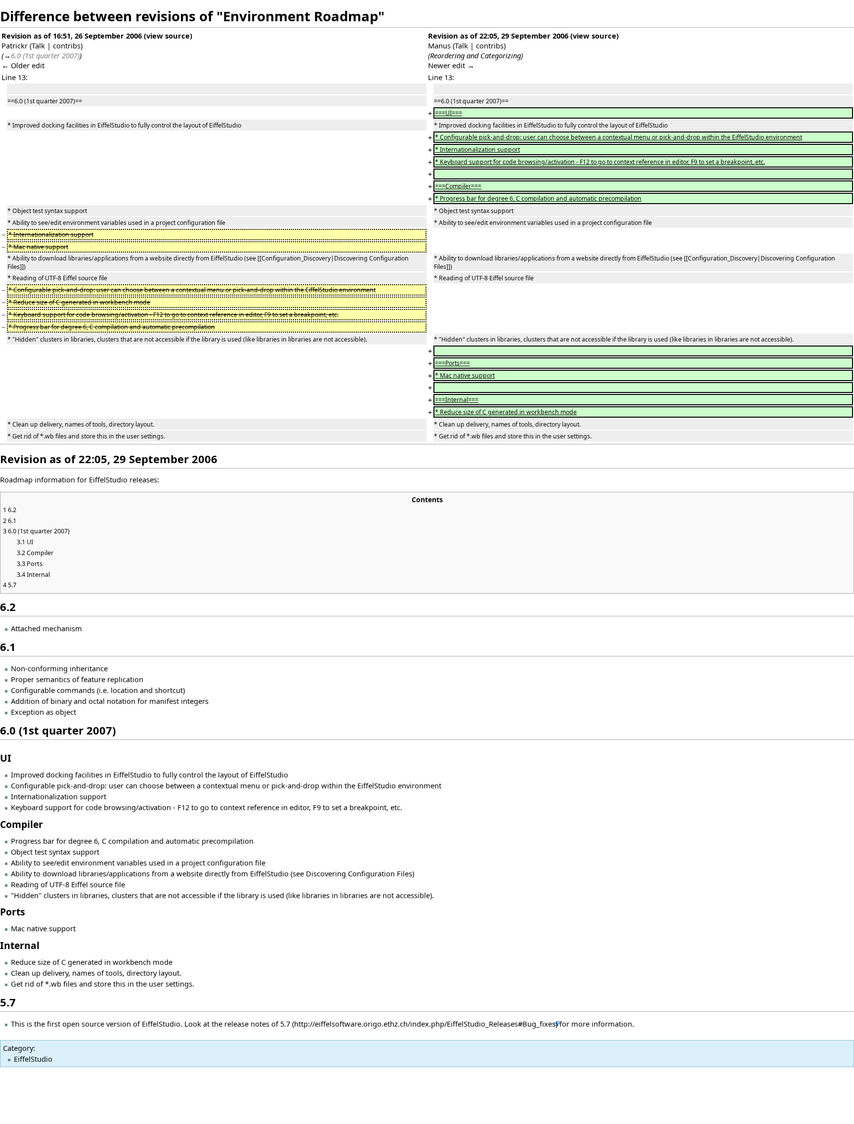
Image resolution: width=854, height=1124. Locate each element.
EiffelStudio (33, 1059)
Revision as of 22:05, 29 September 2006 (498, 36)
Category (18, 1048)
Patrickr (14, 45)
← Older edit (22, 65)
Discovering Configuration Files (359, 873)
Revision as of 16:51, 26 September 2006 (71, 36)
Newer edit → (451, 65)
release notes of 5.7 (257, 1024)
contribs (67, 45)
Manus (439, 45)
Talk (38, 45)
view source (168, 36)
